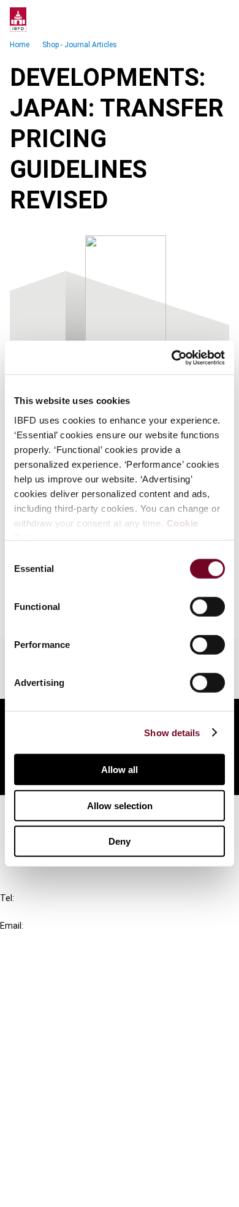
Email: (11, 926)
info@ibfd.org (29, 939)
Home (19, 44)
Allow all (119, 769)
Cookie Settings (59, 1167)
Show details (172, 732)
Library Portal (54, 1045)
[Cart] (192, 19)
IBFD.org (43, 978)
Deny (119, 841)
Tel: (7, 898)
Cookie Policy (54, 1145)
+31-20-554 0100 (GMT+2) (59, 912)
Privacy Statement (66, 1123)
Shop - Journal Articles (79, 44)
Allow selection (120, 805)
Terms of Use (54, 1189)
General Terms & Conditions (84, 1101)
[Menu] (217, 19)
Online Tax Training (65, 1023)
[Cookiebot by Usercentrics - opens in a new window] (172, 357)
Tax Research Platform (75, 1001)
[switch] (207, 607)
